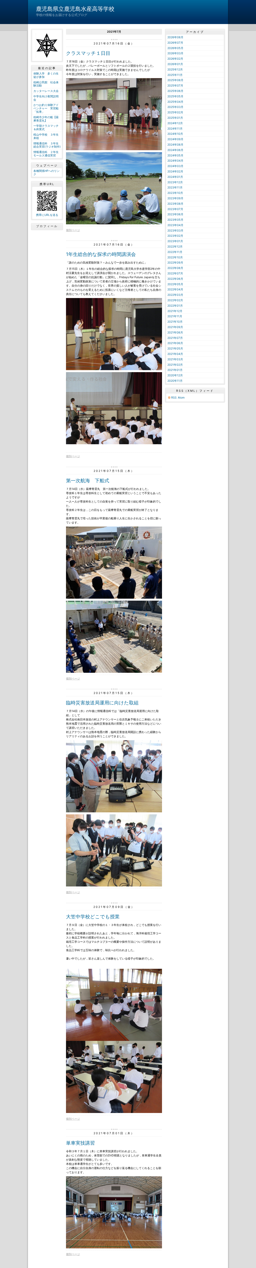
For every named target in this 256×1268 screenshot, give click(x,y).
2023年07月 (175, 209)
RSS (174, 397)
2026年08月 (175, 37)
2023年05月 (175, 219)
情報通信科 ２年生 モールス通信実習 (47, 153)
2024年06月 (175, 150)
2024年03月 (175, 166)
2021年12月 (174, 311)
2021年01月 (175, 370)
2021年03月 (175, 359)
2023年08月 (175, 203)
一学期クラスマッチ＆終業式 (46, 127)
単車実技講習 (80, 1143)
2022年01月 (175, 305)
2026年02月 (175, 58)
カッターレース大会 (46, 91)
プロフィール (47, 226)
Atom (181, 397)
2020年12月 (175, 375)
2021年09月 (175, 327)
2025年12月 (175, 69)
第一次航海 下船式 (87, 480)
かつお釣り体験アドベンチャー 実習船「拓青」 (46, 108)
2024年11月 (175, 128)
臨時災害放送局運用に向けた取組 (102, 703)
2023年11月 (175, 187)
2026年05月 (175, 48)
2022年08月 (175, 268)
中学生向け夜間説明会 (46, 98)
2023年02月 (175, 235)
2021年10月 (175, 321)
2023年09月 (175, 198)
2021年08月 (175, 332)
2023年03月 (175, 230)
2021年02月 (175, 364)
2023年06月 (175, 214)
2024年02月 (175, 171)
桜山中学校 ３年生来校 (46, 136)
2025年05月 (175, 96)
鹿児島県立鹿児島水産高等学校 (75, 8)
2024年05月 (175, 155)
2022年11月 (174, 252)
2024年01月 (175, 176)
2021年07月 (175, 337)
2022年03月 (175, 294)
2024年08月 (175, 144)
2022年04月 (175, 289)
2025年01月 (175, 117)
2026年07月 (175, 42)
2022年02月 (175, 300)
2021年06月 (175, 343)
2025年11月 (175, 75)
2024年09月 (175, 139)
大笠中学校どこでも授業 (93, 917)
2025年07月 (175, 85)
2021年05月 (175, 348)
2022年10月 (175, 257)
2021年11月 (174, 316)
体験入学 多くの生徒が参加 (46, 75)
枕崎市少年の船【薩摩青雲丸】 (46, 118)
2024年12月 (175, 123)
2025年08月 (175, 80)
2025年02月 (175, 112)
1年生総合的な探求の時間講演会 (101, 254)
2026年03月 (175, 53)
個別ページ (73, 230)
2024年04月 (175, 160)
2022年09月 (175, 262)
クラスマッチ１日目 (88, 53)
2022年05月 (175, 284)
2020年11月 (175, 380)
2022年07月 (175, 273)
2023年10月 (175, 192)
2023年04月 (175, 225)
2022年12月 (175, 246)
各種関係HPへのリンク (46, 172)
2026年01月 (175, 64)
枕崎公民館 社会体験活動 (46, 84)
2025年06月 (175, 91)
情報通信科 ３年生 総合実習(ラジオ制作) (47, 145)
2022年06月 (175, 278)
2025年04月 (175, 101)
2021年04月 (175, 354)
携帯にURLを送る (47, 215)
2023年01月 (175, 241)
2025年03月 (175, 107)
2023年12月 (175, 182)
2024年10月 (175, 133)
